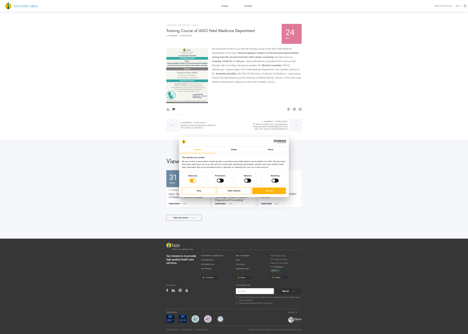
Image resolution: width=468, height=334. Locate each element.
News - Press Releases (243, 256)
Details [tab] (234, 149)
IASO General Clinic (207, 260)
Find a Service (240, 264)
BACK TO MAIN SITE (443, 6)
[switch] (220, 181)
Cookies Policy (186, 330)
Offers (238, 260)
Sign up (285, 291)
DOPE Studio (297, 330)
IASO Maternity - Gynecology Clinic (212, 256)
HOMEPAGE (171, 25)
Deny (199, 191)
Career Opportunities (242, 269)
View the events (181, 218)
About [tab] (270, 149)
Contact (248, 6)
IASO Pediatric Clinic (207, 264)
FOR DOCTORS (184, 25)
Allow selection (234, 191)
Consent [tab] (197, 149)
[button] (201, 330)
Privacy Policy (172, 330)
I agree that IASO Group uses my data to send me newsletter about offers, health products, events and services (270, 298)
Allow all (269, 191)
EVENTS (195, 25)
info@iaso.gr (279, 267)
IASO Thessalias (206, 269)
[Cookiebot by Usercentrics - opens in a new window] (275, 141)
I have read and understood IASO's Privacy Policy (255, 303)
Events (225, 6)
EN (457, 6)
